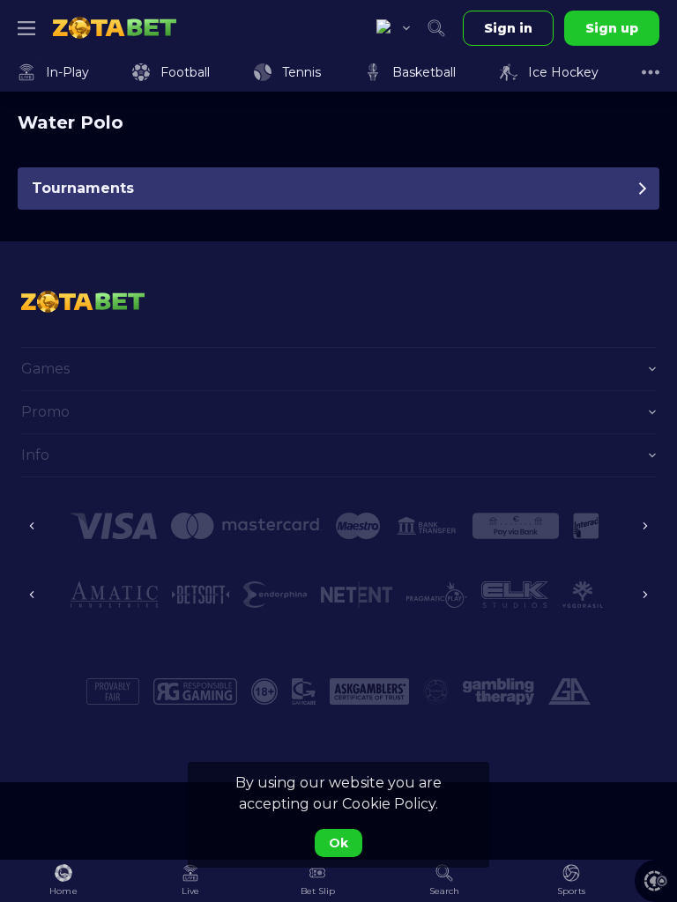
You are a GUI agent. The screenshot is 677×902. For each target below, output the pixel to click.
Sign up (611, 28)
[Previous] (31, 525)
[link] (114, 28)
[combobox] (393, 28)
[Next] (645, 525)
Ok (338, 843)
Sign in (508, 28)
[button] (656, 881)
